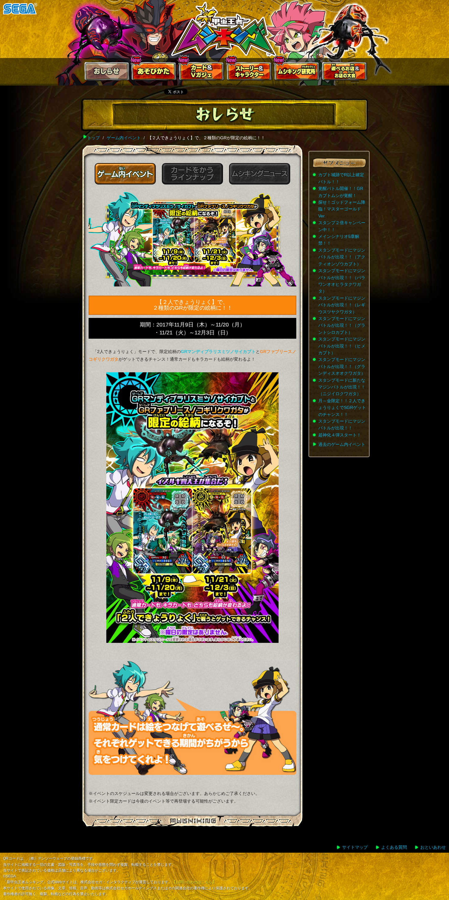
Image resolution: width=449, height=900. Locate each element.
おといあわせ (433, 847)
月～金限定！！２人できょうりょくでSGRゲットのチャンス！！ (342, 407)
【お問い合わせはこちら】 (194, 882)
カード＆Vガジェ (202, 72)
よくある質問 (394, 847)
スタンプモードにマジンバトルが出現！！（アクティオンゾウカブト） (341, 257)
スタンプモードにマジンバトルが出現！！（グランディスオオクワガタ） (341, 366)
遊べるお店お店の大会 (345, 72)
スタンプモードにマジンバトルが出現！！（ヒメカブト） (341, 346)
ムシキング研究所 (297, 72)
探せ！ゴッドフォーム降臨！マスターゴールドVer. (341, 209)
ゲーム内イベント (124, 137)
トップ (93, 137)
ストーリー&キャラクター (249, 72)
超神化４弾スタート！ (339, 434)
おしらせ (106, 72)
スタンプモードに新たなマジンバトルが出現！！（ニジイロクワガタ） (341, 387)
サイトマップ (355, 847)
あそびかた (154, 72)
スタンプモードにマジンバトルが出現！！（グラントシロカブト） (341, 325)
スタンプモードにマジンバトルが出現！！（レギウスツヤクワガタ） (341, 305)
